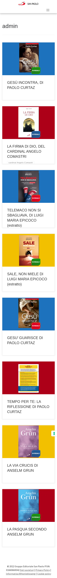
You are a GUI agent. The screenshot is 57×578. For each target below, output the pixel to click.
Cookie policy (44, 573)
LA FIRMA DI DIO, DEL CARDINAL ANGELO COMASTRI (26, 151)
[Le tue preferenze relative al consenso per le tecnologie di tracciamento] (54, 433)
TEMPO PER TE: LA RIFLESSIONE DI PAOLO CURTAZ (28, 407)
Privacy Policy (43, 570)
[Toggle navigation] (48, 10)
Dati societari (27, 570)
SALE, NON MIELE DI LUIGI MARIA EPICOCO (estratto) (27, 279)
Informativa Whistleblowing (21, 573)
